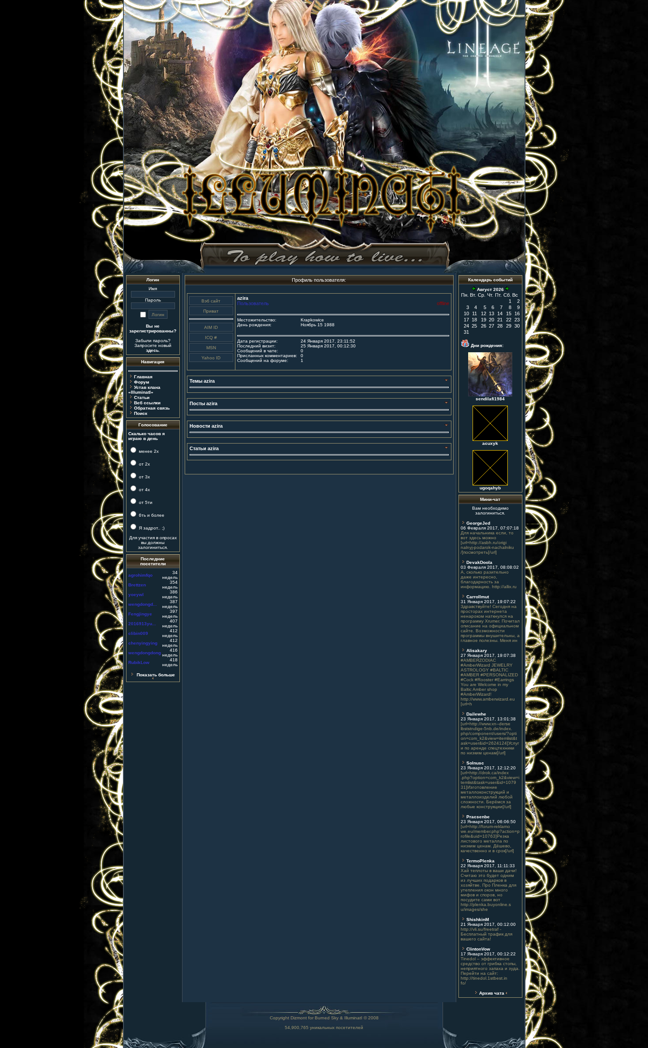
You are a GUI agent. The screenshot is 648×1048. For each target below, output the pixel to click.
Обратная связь (152, 408)
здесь (152, 350)
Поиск (140, 413)
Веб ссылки (147, 402)
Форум (141, 382)
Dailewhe (476, 714)
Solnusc (475, 763)
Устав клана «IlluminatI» (144, 390)
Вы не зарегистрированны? (152, 328)
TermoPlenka (480, 860)
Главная (143, 376)
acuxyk (490, 443)
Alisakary (476, 650)
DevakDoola (479, 562)
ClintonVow (478, 949)
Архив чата (491, 993)
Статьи (141, 397)
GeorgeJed (478, 523)
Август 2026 (490, 289)
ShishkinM (477, 919)
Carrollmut (477, 596)
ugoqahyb (490, 487)
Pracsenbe (478, 816)
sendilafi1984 (490, 398)
